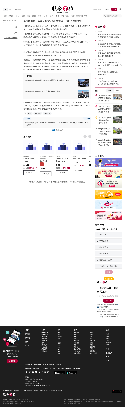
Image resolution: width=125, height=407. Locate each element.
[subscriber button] (120, 9)
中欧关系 (38, 113)
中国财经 (44, 339)
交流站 (60, 337)
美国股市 (44, 345)
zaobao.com (17, 403)
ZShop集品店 (43, 390)
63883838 (35, 381)
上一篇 (27, 118)
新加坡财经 (45, 335)
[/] (62, 9)
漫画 (59, 339)
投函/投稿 (77, 368)
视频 (67, 16)
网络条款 (17, 390)
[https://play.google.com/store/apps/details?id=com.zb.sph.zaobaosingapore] (71, 372)
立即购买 (29, 172)
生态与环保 (77, 349)
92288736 (46, 385)
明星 (59, 345)
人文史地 (76, 343)
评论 (59, 335)
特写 (75, 335)
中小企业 (44, 347)
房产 (43, 343)
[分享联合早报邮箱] (48, 372)
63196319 (39, 379)
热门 (91, 349)
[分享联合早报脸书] (26, 372)
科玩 (91, 335)
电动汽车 (47, 113)
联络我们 (68, 368)
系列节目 (108, 343)
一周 (118, 90)
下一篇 (87, 118)
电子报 (106, 9)
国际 (23, 16)
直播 (107, 345)
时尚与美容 (77, 351)
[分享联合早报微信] (45, 372)
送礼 (59, 354)
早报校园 (92, 347)
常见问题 (60, 368)
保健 (57, 16)
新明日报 (17, 9)
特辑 (91, 345)
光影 (91, 333)
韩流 (59, 352)
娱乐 (45, 16)
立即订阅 (12, 361)
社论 (59, 333)
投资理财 (44, 341)
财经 (17, 16)
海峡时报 (52, 390)
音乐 (59, 350)
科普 (91, 337)
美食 (75, 337)
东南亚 (34, 16)
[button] (120, 9)
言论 (39, 16)
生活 (51, 16)
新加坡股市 (45, 333)
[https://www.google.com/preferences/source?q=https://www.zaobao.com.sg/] (117, 391)
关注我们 (36, 368)
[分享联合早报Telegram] (39, 372)
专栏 (75, 345)
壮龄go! (76, 333)
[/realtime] (104, 26)
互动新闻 (79, 16)
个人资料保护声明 (26, 390)
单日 (110, 90)
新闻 (107, 336)
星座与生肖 (93, 353)
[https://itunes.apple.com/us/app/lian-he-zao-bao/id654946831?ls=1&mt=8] (59, 372)
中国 (28, 16)
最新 (5, 16)
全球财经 (44, 337)
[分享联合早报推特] (30, 372)
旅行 (75, 339)
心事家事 (92, 341)
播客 (73, 16)
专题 (85, 16)
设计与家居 (77, 353)
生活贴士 (92, 351)
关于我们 (28, 368)
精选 (91, 343)
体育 (62, 16)
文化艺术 (76, 341)
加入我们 (52, 368)
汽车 (91, 339)
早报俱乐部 (97, 9)
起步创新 (44, 349)
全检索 (36, 390)
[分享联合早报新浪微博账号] (42, 372)
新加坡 (10, 16)
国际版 (51, 364)
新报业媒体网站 (7, 390)
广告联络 (44, 368)
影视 (59, 347)
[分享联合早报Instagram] (36, 372)
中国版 (58, 364)
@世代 (76, 347)
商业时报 (59, 390)
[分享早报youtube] (33, 372)
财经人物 (44, 351)
